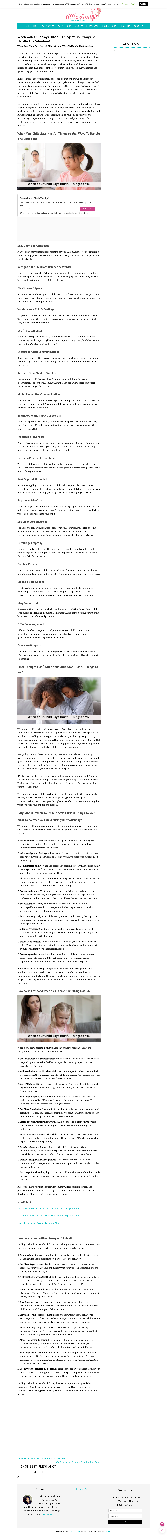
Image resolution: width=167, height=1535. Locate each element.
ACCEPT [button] (143, 4)
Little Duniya (83, 13)
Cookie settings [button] (128, 4)
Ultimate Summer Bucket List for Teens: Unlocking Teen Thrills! (49, 1215)
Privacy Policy (83, 1488)
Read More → (48, 1514)
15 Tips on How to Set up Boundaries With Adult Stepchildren (48, 1208)
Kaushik (108, 1531)
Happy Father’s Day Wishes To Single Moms (39, 1222)
